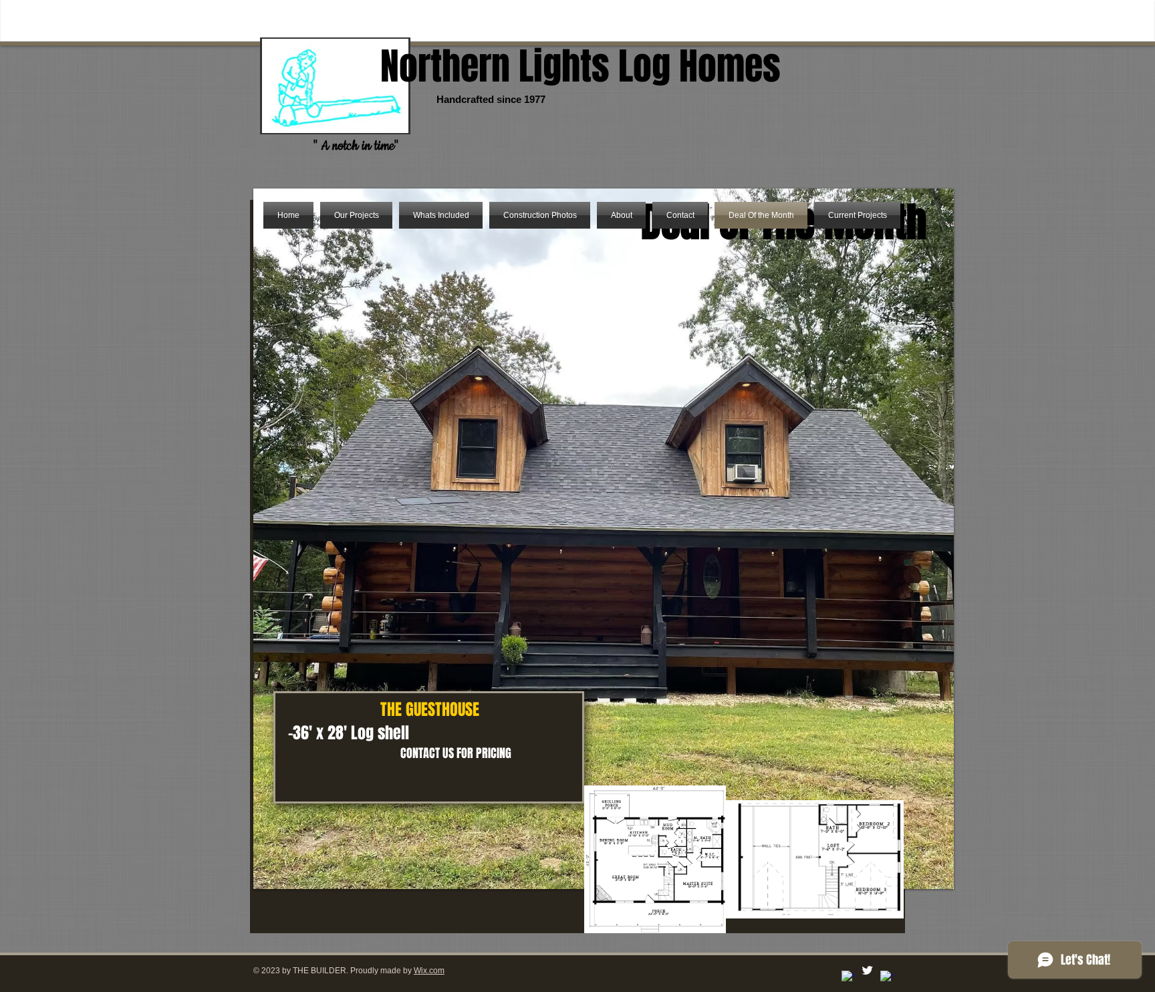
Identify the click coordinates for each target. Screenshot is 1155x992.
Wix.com (429, 970)
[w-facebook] (848, 977)
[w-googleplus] (886, 977)
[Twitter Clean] (867, 970)
